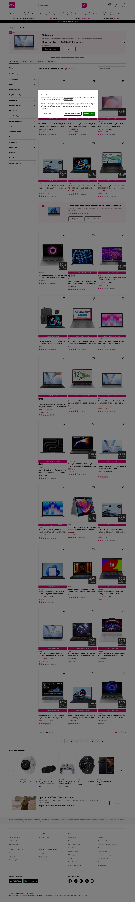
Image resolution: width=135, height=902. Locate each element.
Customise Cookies (46, 113)
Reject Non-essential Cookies (73, 113)
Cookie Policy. (68, 99)
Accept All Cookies (89, 113)
